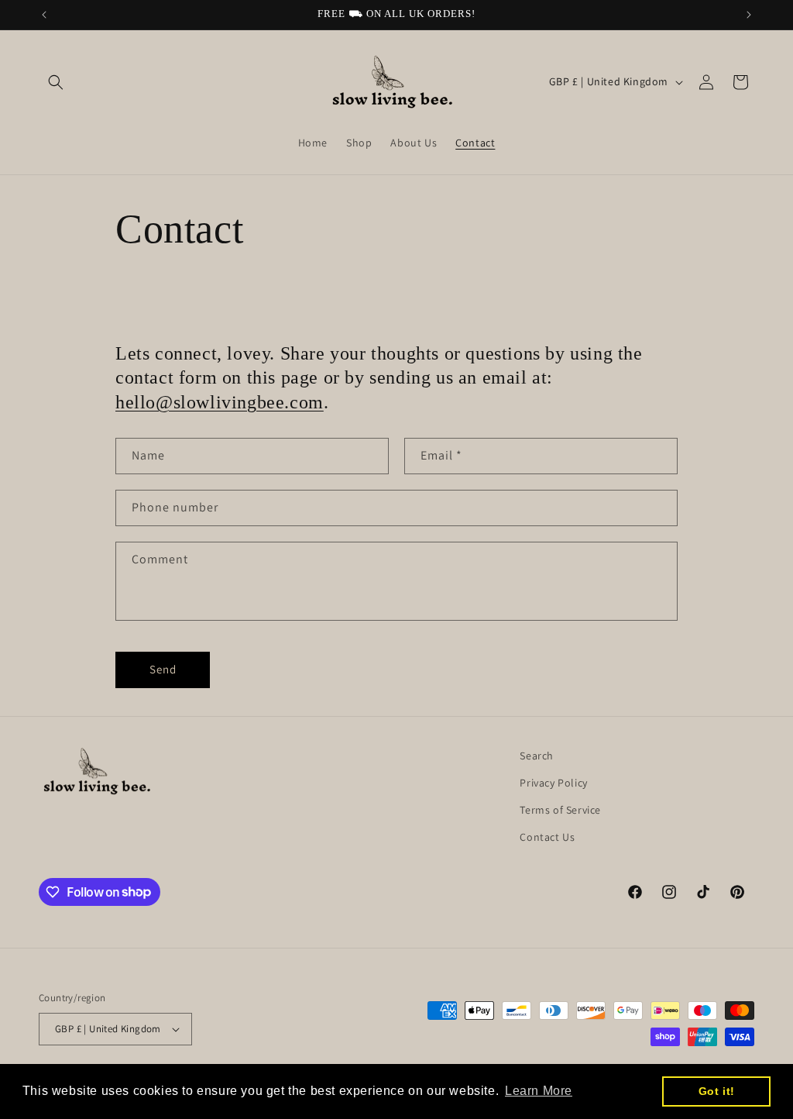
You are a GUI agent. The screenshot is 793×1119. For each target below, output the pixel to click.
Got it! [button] (717, 1091)
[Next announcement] (749, 14)
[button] (56, 82)
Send (163, 669)
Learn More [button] (538, 1090)
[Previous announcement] (44, 14)
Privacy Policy (553, 783)
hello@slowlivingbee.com (219, 402)
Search (537, 756)
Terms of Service (560, 810)
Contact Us (547, 837)
